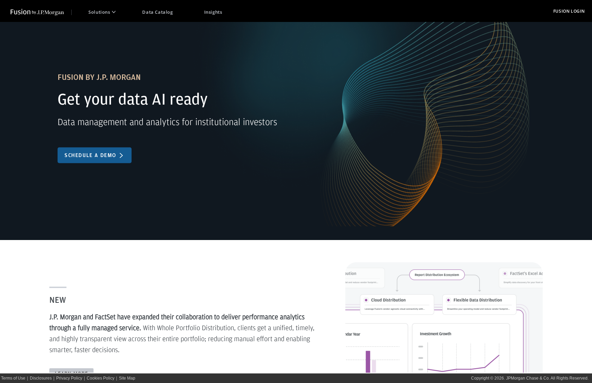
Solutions (99, 12)
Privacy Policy (69, 378)
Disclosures (41, 378)
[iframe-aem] (296, 197)
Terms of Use (13, 378)
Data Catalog (157, 12)
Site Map (127, 378)
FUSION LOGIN (569, 11)
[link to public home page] (41, 11)
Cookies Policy (100, 378)
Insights (213, 12)
